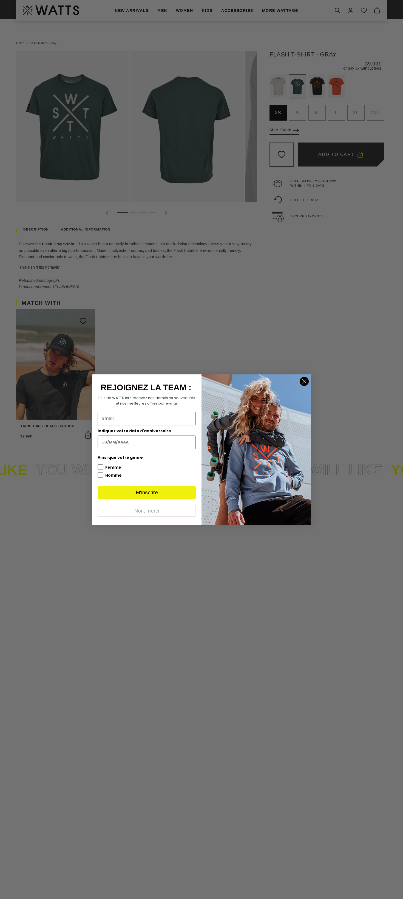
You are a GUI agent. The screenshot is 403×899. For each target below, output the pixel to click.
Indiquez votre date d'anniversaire (134, 431)
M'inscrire (147, 492)
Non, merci (146, 511)
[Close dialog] (304, 381)
